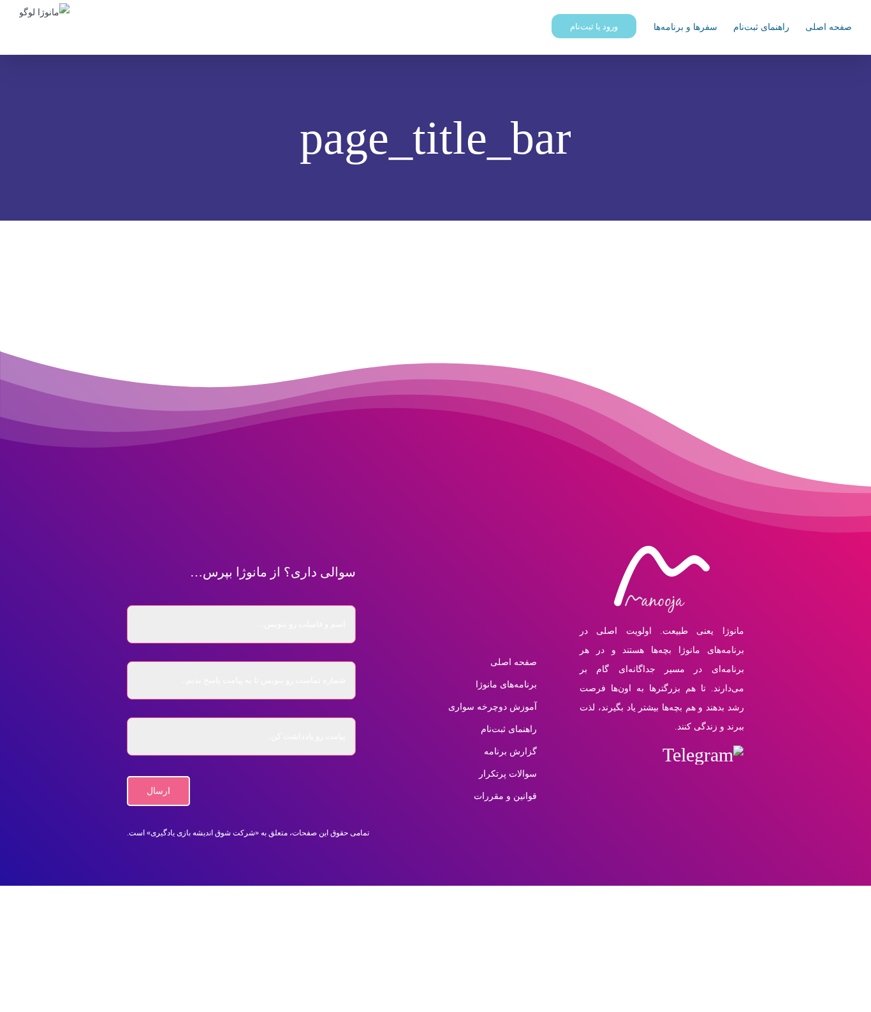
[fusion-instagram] (642, 755)
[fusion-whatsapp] (615, 755)
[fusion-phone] (661, 786)
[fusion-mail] (587, 755)
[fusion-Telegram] (702, 755)
